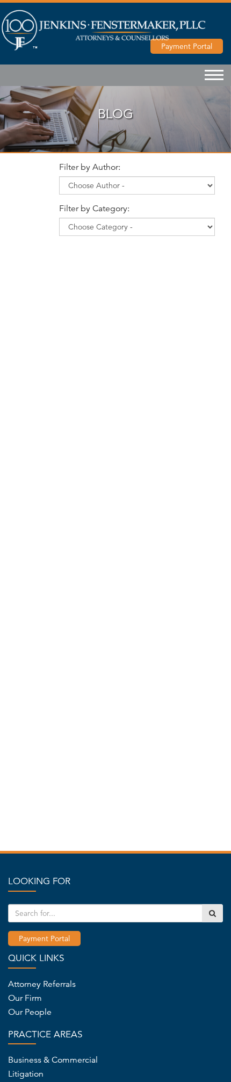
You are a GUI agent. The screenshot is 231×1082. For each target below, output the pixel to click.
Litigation (26, 1074)
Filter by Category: (94, 208)
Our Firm (25, 998)
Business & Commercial (53, 1060)
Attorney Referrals (42, 984)
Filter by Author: (89, 167)
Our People (30, 1012)
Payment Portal (44, 938)
